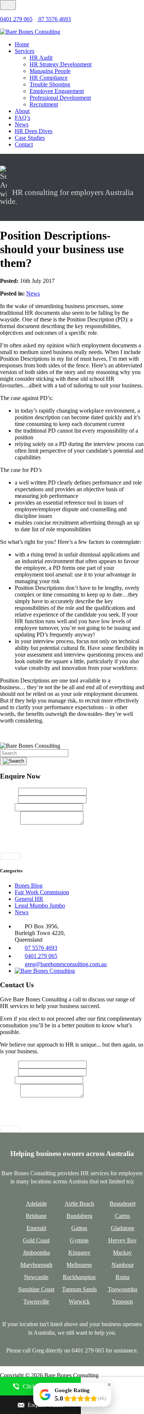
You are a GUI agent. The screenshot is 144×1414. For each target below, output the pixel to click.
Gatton (79, 1228)
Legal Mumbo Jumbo (40, 905)
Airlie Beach (79, 1203)
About (22, 111)
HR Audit (41, 57)
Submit (10, 856)
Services (24, 51)
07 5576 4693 (54, 19)
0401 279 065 (16, 19)
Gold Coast (36, 1240)
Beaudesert (123, 1203)
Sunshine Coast (36, 1289)
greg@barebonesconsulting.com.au (66, 964)
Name (9, 791)
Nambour (123, 1265)
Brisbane (36, 1216)
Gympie (79, 1240)
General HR (29, 899)
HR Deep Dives (33, 131)
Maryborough (36, 1265)
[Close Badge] (109, 1384)
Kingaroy (79, 1252)
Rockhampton (79, 1277)
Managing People (50, 71)
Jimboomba (36, 1252)
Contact (24, 144)
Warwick (79, 1301)
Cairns (122, 1216)
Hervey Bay (122, 1240)
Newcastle (36, 1277)
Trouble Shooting (50, 84)
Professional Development (60, 98)
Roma (123, 1277)
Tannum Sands (79, 1289)
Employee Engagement (57, 91)
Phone (7, 807)
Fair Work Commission (42, 892)
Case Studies (30, 138)
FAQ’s (22, 118)
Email (9, 799)
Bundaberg (79, 1216)
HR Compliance (49, 78)
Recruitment (44, 104)
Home (22, 44)
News (21, 124)
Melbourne (79, 1265)
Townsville (36, 1301)
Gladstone (122, 1228)
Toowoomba (122, 1289)
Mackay (122, 1252)
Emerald (36, 1228)
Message (10, 822)
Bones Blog (28, 885)
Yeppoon (122, 1301)
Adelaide (36, 1203)
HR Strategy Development (61, 64)
